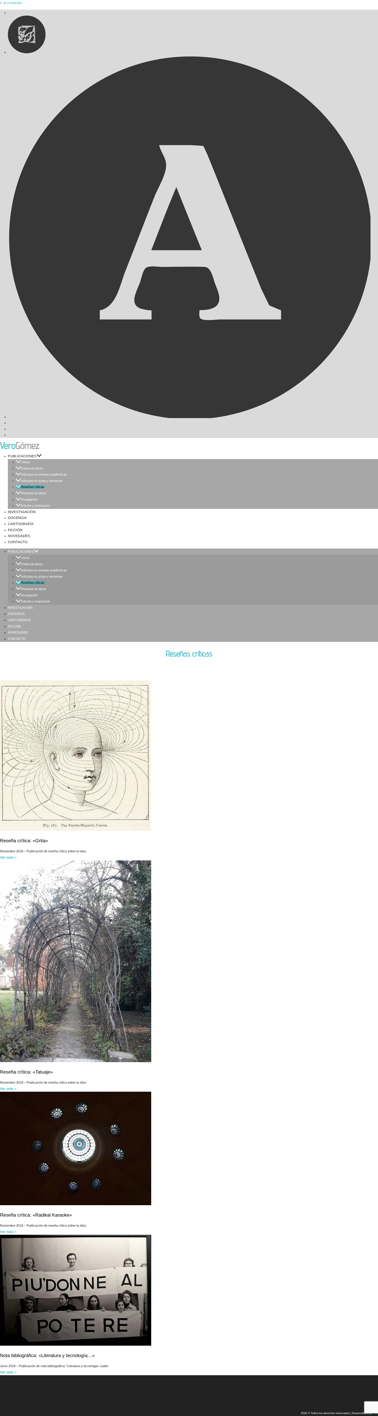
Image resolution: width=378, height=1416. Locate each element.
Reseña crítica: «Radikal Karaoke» (36, 1215)
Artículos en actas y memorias (42, 481)
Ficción (15, 530)
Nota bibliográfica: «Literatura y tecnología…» (47, 1355)
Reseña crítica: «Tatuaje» (26, 1072)
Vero (19, 445)
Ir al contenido (11, 3)
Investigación (22, 512)
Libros (25, 462)
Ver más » (8, 857)
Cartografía (20, 524)
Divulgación (29, 499)
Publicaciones (22, 456)
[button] (39, 456)
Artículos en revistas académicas (44, 474)
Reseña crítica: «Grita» (24, 840)
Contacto (18, 542)
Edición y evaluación (35, 505)
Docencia (17, 518)
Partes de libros (32, 468)
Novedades (19, 536)
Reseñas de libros (33, 493)
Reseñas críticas (32, 487)
